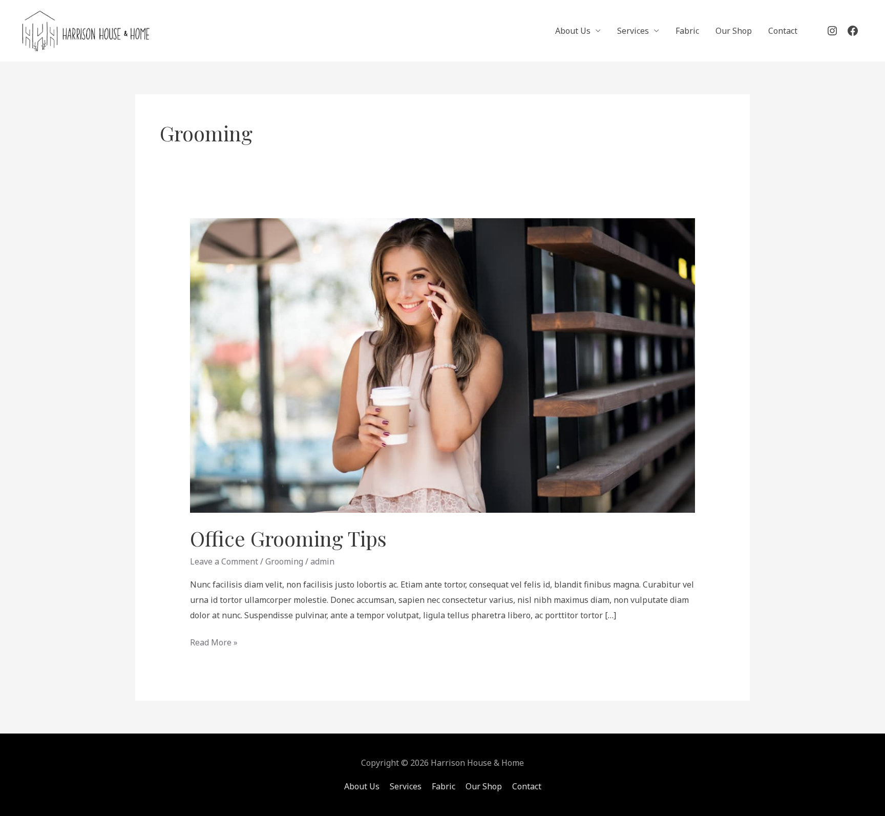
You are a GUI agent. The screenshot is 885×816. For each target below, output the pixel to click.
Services (633, 30)
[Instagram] (832, 31)
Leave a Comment (224, 561)
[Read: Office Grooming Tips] (443, 364)
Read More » (214, 641)
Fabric (687, 30)
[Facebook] (853, 31)
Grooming (284, 561)
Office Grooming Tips (288, 538)
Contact (782, 30)
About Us (573, 30)
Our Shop (733, 30)
